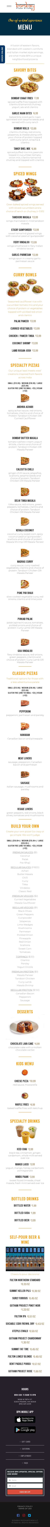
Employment (26, 1455)
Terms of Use (25, 1508)
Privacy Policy (25, 1506)
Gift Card (26, 1441)
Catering (26, 1448)
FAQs (26, 1462)
